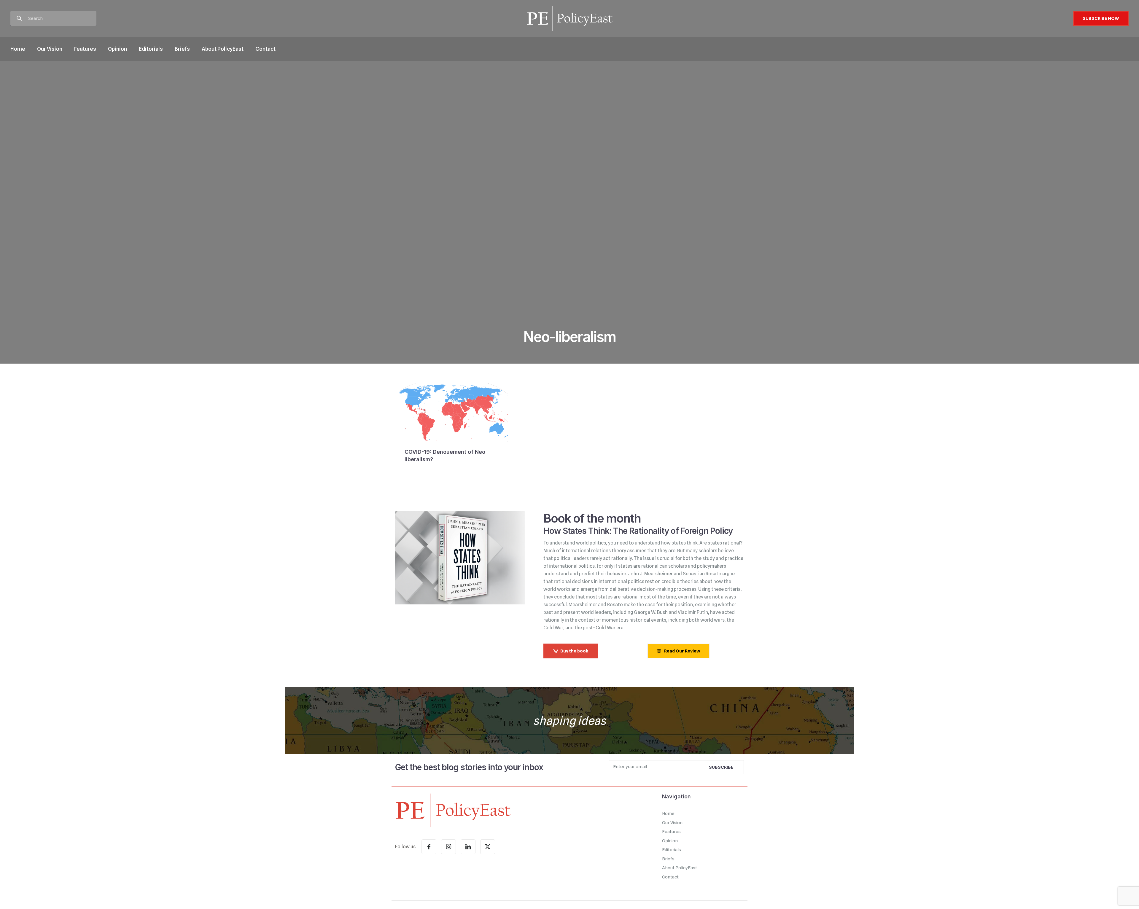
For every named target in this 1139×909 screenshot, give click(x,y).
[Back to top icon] (1110, 897)
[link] (453, 810)
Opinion (670, 840)
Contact (670, 877)
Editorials (671, 849)
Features (671, 831)
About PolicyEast (679, 867)
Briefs (668, 859)
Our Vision (672, 822)
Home (668, 813)
